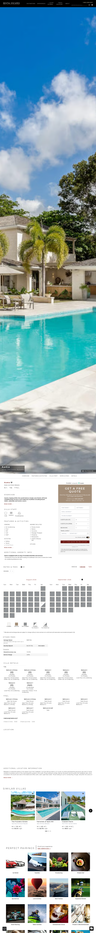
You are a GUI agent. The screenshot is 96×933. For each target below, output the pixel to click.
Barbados (20, 469)
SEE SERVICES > (44, 848)
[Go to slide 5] (75, 818)
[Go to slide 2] (72, 818)
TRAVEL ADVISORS (59, 3)
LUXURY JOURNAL (51, 3)
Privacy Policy (82, 545)
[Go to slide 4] (74, 818)
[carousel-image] (23, 806)
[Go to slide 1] (20, 818)
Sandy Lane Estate (9, 469)
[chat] (91, 928)
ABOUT (67, 3)
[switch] (87, 537)
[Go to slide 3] (73, 818)
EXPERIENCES (41, 3)
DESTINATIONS (31, 3)
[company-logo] (11, 3)
